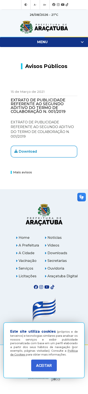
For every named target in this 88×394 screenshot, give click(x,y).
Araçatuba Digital (62, 276)
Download (28, 151)
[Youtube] (62, 4)
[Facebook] (54, 4)
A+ (44, 4)
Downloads (57, 253)
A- (35, 4)
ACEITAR (44, 365)
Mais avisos (22, 172)
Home (24, 238)
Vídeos (53, 245)
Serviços (26, 268)
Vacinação (28, 261)
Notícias (54, 238)
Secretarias (57, 261)
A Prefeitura (29, 245)
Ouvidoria (55, 268)
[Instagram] (58, 4)
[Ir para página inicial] (44, 27)
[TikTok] (67, 4)
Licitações (28, 276)
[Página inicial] (44, 214)
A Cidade (26, 253)
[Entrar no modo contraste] (25, 4)
